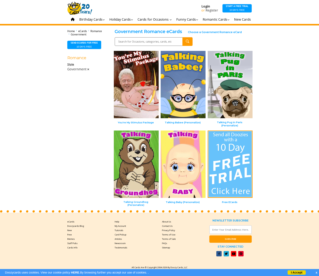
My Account (120, 226)
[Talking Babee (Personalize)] (183, 84)
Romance (96, 31)
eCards (82, 31)
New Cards (242, 19)
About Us (166, 221)
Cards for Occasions (153, 19)
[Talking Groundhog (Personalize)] (136, 164)
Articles (118, 239)
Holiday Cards (120, 19)
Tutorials (119, 230)
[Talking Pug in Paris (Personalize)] (230, 84)
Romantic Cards (215, 19)
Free (69, 234)
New (69, 230)
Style (70, 64)
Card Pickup (120, 234)
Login (205, 6)
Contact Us (167, 226)
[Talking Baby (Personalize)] (183, 164)
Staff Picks (72, 243)
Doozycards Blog (75, 226)
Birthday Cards (91, 19)
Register (212, 10)
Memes (71, 239)
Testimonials (121, 247)
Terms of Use (168, 234)
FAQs (164, 243)
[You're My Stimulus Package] (136, 84)
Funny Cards (186, 19)
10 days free (237, 8)
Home (71, 31)
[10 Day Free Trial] (230, 164)
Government (78, 34)
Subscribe (230, 238)
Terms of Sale (169, 239)
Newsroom (120, 243)
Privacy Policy (168, 230)
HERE (75, 272)
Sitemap (166, 247)
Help (117, 221)
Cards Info (72, 247)
